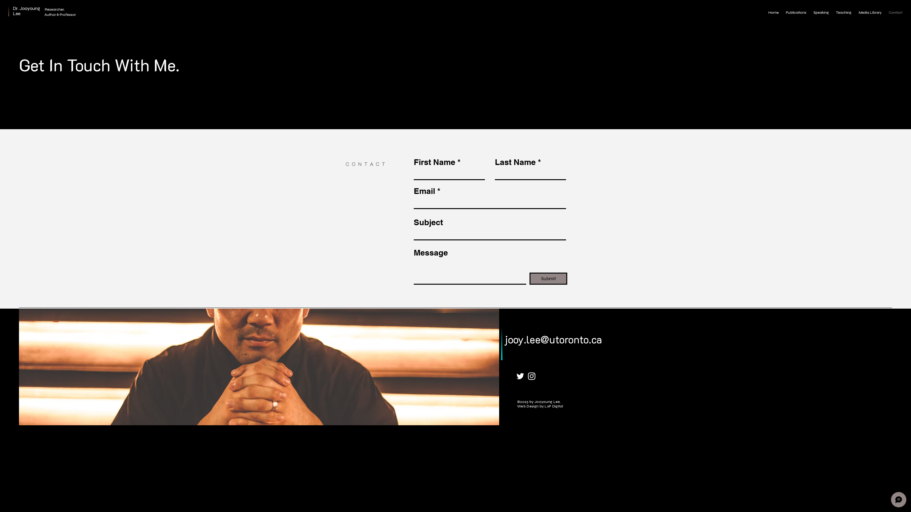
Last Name (515, 162)
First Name (434, 162)
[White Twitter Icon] (520, 376)
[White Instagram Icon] (532, 376)
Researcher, (55, 9)
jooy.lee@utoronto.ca (553, 339)
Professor (68, 14)
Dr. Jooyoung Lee (26, 11)
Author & (52, 14)
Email (424, 191)
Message (431, 253)
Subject (428, 222)
